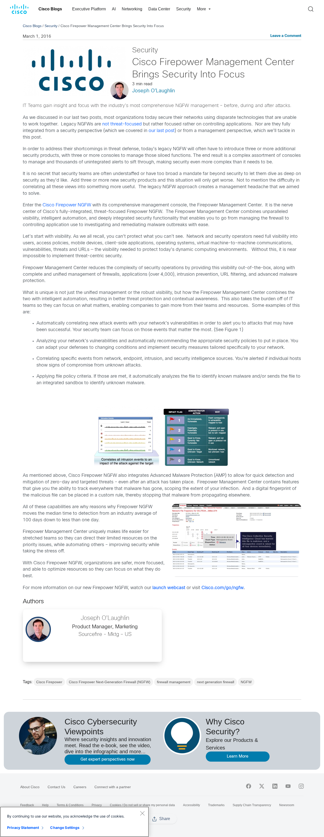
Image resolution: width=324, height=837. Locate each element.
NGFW (246, 682)
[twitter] (261, 786)
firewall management (173, 682)
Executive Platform (89, 9)
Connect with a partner (112, 787)
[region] (74, 822)
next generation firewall (215, 682)
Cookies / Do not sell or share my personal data (142, 805)
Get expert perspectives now (107, 759)
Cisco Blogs (50, 9)
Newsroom (286, 805)
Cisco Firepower (49, 682)
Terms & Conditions (70, 805)
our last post (162, 131)
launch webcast (168, 588)
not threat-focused (122, 124)
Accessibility (191, 805)
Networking (132, 9)
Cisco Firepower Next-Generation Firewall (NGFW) (109, 682)
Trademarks (216, 805)
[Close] (142, 813)
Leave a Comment (285, 36)
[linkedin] (274, 786)
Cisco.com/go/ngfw (222, 588)
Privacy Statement (23, 827)
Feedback (27, 805)
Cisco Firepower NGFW (67, 205)
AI (114, 9)
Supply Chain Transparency (252, 805)
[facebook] (248, 786)
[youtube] (288, 786)
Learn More (237, 756)
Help (45, 805)
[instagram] (301, 786)
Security (183, 9)
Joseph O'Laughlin (153, 91)
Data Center (159, 9)
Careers (79, 787)
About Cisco (29, 787)
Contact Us (56, 787)
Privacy (97, 805)
